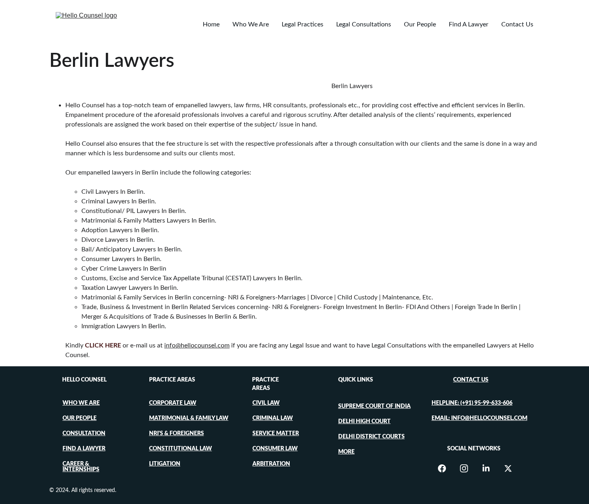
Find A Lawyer (468, 24)
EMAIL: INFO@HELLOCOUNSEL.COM (479, 418)
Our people (80, 418)
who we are (81, 403)
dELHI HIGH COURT (364, 421)
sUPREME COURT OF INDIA (374, 406)
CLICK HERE (103, 345)
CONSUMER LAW (275, 449)
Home (211, 24)
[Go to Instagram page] (468, 468)
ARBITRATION (271, 464)
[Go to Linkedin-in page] (490, 468)
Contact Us (517, 24)
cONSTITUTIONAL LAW (180, 449)
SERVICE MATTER (275, 433)
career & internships (81, 466)
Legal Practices (302, 24)
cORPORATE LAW (172, 403)
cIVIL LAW (266, 403)
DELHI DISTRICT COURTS (371, 437)
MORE (346, 452)
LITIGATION (164, 464)
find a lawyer (84, 449)
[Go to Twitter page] (508, 468)
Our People (420, 24)
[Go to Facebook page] (446, 468)
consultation (84, 433)
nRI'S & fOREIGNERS (176, 433)
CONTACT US (470, 380)
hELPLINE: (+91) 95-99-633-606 (472, 403)
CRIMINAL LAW (272, 418)
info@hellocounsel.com (197, 345)
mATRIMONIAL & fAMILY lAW (188, 418)
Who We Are (250, 24)
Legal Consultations (363, 24)
